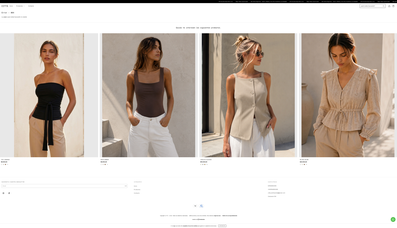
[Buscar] (383, 6)
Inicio (11, 6)
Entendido (222, 225)
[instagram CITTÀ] (4, 193)
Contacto (31, 6)
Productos (19, 6)
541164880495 (272, 186)
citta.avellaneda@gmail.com (276, 193)
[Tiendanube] (198, 219)
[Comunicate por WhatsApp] (393, 219)
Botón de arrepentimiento (230, 215)
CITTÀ (5, 6)
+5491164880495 (273, 189)
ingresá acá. (217, 215)
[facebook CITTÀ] (9, 193)
